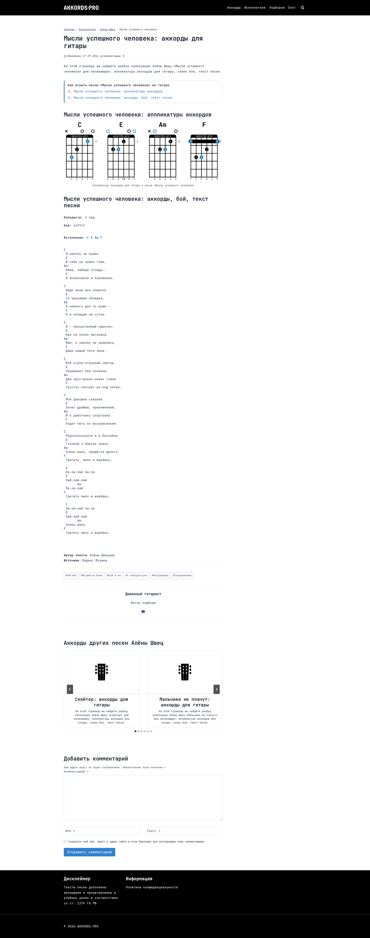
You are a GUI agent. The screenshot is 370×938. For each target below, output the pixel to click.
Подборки (277, 8)
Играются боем (91, 575)
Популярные (160, 575)
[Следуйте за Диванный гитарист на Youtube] (143, 611)
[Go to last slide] (70, 689)
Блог (292, 8)
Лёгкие (71, 575)
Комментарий (76, 772)
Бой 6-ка (114, 575)
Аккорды (234, 8)
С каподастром (136, 575)
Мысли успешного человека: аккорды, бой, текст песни (123, 98)
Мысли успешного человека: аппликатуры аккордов (118, 91)
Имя (70, 831)
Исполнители (255, 8)
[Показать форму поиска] (303, 7)
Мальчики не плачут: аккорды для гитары (185, 702)
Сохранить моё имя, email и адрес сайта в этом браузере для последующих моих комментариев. (136, 841)
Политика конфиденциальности (152, 887)
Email (154, 831)
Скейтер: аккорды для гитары (101, 702)
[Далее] (217, 689)
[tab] (135, 731)
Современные (182, 575)
